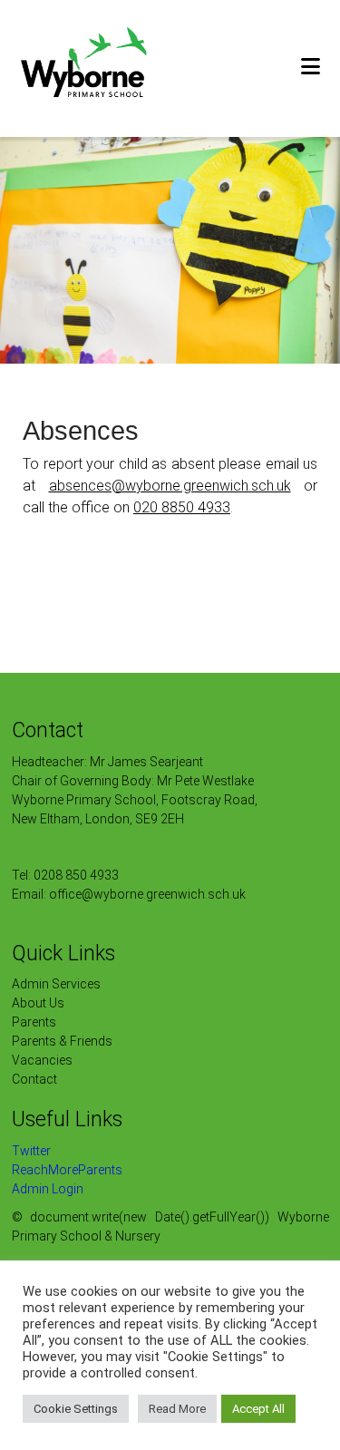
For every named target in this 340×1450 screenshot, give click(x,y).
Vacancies (42, 1060)
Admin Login (47, 1189)
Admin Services (56, 984)
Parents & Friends (62, 1041)
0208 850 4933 (76, 875)
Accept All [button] (258, 1409)
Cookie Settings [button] (76, 1409)
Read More (177, 1409)
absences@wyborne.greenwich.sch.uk (170, 485)
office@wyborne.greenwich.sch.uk (147, 894)
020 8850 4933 (181, 507)
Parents (34, 1022)
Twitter (31, 1150)
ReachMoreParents (67, 1170)
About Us (38, 1003)
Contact (34, 1079)
